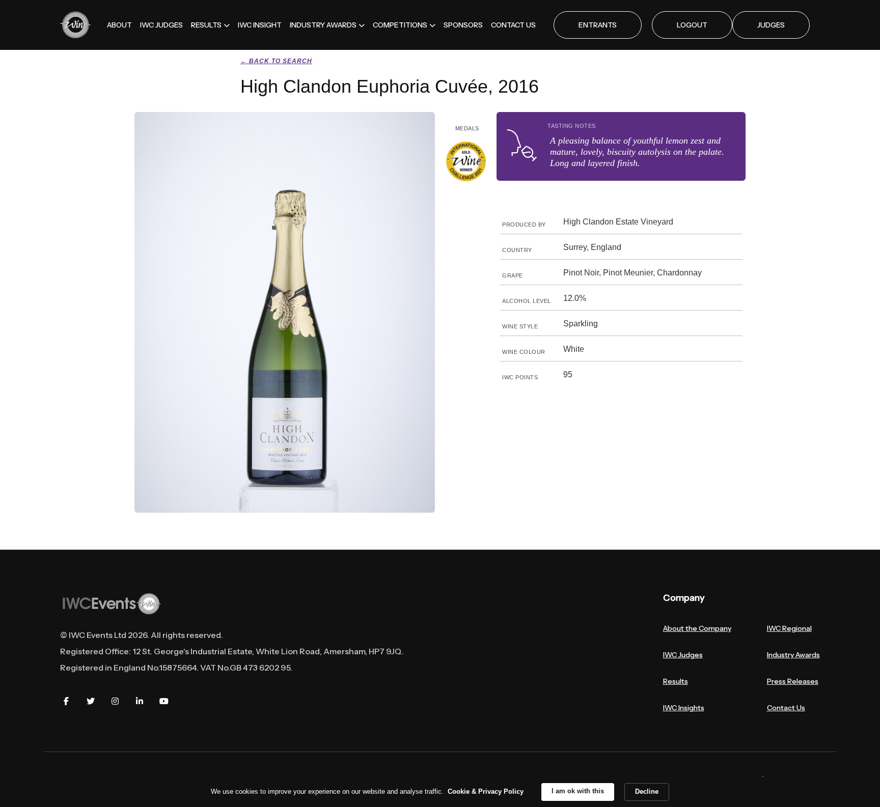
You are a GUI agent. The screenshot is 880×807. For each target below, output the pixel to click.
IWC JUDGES (161, 25)
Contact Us (786, 707)
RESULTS (206, 25)
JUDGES (771, 25)
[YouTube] (164, 701)
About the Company (697, 628)
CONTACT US (513, 25)
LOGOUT (692, 25)
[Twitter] (91, 701)
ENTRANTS (598, 25)
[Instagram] (115, 701)
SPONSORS (463, 25)
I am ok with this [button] (578, 791)
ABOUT (119, 25)
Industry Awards (793, 654)
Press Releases (792, 681)
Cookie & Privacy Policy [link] (486, 791)
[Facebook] (66, 701)
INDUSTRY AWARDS (323, 25)
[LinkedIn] (139, 701)
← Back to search (276, 61)
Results (675, 681)
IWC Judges (683, 654)
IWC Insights (683, 707)
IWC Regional (789, 628)
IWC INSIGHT (260, 25)
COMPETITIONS (400, 25)
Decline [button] (646, 791)
